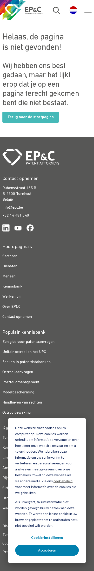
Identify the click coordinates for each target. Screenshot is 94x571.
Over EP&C (11, 307)
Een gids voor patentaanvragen (28, 342)
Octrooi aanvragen (17, 372)
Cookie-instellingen (47, 537)
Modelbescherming (18, 392)
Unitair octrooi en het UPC (24, 352)
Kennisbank (12, 287)
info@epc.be (12, 208)
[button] (88, 10)
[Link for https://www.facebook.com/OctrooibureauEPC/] (30, 229)
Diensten (9, 266)
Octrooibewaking (16, 413)
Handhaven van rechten (22, 402)
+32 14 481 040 (15, 216)
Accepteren (47, 550)
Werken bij (11, 297)
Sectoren (9, 256)
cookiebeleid (63, 481)
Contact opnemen (17, 317)
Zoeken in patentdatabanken (26, 362)
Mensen (8, 276)
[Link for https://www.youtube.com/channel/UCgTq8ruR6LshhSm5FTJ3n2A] (18, 229)
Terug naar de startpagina (30, 117)
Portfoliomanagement (21, 382)
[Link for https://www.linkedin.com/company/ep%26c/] (6, 229)
